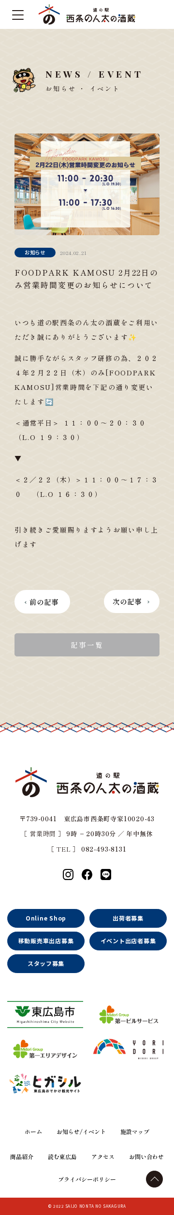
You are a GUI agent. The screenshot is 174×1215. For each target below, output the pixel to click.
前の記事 (44, 602)
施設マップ (134, 1131)
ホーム (33, 1131)
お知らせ (35, 252)
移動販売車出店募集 (45, 940)
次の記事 (127, 601)
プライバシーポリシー (87, 1179)
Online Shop (46, 918)
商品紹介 (21, 1156)
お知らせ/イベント (81, 1131)
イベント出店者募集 (128, 940)
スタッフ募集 (46, 963)
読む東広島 (62, 1156)
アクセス (103, 1156)
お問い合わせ (146, 1156)
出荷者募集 (128, 918)
